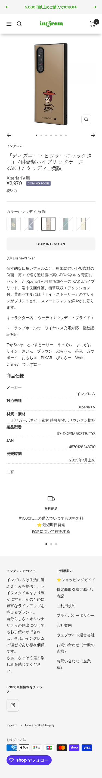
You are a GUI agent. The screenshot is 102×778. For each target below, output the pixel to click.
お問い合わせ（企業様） (74, 664)
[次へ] (93, 135)
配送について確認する (51, 531)
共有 (10, 471)
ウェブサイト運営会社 (76, 635)
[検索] (19, 23)
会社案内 (64, 625)
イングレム (15, 146)
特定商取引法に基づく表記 (76, 592)
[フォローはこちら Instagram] (13, 705)
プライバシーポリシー (76, 615)
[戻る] (9, 135)
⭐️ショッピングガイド (76, 579)
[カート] (92, 24)
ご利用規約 (66, 605)
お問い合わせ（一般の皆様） (76, 648)
